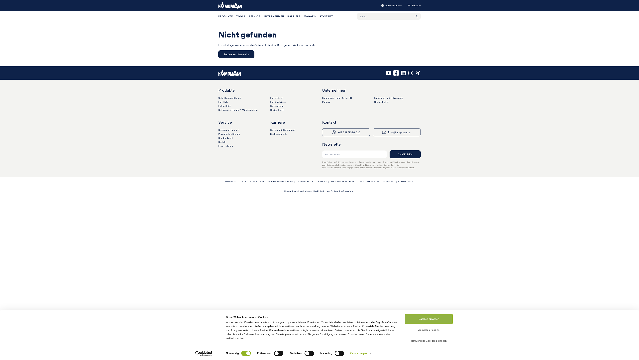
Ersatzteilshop (225, 146)
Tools (240, 16)
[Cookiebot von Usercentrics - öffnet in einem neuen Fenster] (203, 353)
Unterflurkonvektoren (229, 98)
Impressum (232, 181)
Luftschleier (224, 106)
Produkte (225, 16)
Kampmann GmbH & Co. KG (337, 98)
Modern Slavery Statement (377, 181)
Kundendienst (225, 138)
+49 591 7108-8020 (349, 132)
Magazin (310, 16)
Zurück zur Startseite (236, 54)
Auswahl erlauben (428, 329)
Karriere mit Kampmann (282, 130)
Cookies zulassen (429, 319)
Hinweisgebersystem (343, 181)
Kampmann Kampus (228, 130)
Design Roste (277, 110)
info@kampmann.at (399, 132)
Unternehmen (273, 16)
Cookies (322, 181)
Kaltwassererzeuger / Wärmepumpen (238, 110)
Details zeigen (358, 353)
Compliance (406, 181)
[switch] (278, 353)
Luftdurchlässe (278, 102)
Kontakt (326, 16)
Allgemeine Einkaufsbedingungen (271, 181)
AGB (244, 181)
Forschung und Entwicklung (388, 98)
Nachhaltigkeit (381, 102)
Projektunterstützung (229, 134)
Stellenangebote (278, 134)
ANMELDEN (405, 154)
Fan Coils (223, 102)
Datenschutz (305, 181)
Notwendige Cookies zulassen (429, 340)
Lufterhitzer (276, 98)
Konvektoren (277, 106)
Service (254, 16)
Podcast (326, 102)
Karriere (293, 16)
